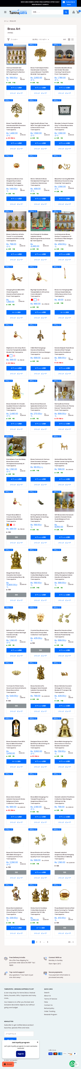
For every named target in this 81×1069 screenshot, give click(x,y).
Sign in (21, 1054)
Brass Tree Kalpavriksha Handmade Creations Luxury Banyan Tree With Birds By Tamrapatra (40, 71)
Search (46, 993)
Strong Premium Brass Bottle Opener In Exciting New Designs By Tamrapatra (39, 518)
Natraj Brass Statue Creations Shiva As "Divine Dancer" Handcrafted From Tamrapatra (64, 407)
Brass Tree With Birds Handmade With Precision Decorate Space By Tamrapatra (16, 126)
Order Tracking (49, 1011)
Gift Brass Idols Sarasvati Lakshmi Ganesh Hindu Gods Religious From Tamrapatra (64, 518)
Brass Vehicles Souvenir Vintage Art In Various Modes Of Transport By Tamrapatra (63, 689)
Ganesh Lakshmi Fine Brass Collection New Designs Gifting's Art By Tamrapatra (64, 800)
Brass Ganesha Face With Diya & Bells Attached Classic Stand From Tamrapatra (15, 744)
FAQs (46, 1002)
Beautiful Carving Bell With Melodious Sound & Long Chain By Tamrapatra (64, 181)
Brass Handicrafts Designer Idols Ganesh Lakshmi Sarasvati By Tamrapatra (39, 689)
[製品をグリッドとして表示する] (69, 39)
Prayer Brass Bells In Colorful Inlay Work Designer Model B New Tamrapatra (14, 518)
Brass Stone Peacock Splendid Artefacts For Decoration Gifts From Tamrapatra (39, 407)
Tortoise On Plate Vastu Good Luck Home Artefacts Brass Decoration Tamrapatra (16, 689)
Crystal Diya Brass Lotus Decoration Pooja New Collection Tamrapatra (39, 632)
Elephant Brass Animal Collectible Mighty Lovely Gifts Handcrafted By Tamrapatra (40, 576)
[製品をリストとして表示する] (73, 39)
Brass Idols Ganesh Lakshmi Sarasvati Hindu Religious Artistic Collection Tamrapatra (15, 800)
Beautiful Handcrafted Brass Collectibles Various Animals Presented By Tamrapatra (64, 633)
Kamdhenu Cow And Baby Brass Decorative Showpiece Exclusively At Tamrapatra (16, 462)
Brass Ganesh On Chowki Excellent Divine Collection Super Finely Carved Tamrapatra (16, 407)
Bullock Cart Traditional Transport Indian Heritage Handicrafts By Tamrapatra (16, 633)
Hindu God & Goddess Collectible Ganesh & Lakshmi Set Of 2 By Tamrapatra (39, 911)
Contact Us (48, 1005)
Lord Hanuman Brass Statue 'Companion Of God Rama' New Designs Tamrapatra (63, 237)
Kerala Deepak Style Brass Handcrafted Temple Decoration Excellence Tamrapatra (64, 351)
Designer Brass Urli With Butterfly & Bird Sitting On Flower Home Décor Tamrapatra (40, 744)
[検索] (66, 12)
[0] (78, 12)
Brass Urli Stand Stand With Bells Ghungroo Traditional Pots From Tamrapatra (14, 855)
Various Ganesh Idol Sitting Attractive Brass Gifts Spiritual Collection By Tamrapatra (15, 71)
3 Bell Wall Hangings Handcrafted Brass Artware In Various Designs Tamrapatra (40, 351)
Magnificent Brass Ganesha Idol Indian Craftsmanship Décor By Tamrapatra (15, 576)
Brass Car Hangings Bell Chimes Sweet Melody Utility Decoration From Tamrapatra (63, 293)
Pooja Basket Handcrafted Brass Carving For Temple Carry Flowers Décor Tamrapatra (64, 911)
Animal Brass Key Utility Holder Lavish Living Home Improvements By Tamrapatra (64, 462)
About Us (47, 996)
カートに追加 (16, 312)
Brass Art (13, 21)
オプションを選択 (16, 88)
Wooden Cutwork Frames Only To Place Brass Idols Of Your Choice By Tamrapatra (64, 126)
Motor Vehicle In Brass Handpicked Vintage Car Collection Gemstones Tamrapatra (40, 182)
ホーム (6, 21)
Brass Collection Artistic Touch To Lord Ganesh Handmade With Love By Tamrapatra (15, 237)
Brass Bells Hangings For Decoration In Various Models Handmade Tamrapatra (63, 744)
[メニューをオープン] (5, 12)
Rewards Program (50, 1014)
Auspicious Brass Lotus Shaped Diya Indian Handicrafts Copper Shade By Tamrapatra (14, 182)
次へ (69, 942)
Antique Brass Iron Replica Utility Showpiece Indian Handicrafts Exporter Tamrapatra (64, 576)
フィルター (14, 39)
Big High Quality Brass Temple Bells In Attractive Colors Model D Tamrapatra (40, 293)
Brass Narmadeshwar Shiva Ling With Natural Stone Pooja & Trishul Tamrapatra (15, 911)
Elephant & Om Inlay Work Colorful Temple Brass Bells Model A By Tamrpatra (16, 350)
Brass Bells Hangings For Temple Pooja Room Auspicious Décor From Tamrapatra (39, 800)
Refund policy (49, 1008)
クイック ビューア (16, 93)
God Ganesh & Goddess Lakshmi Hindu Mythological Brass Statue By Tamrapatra (40, 237)
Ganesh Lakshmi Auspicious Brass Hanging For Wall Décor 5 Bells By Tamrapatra (64, 855)
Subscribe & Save (70, 3)
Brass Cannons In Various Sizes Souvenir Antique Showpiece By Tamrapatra (40, 461)
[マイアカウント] (74, 12)
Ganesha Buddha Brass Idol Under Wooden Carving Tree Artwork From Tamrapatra (63, 71)
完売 (16, 537)
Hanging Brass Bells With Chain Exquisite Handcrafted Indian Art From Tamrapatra (15, 293)
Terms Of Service (50, 999)
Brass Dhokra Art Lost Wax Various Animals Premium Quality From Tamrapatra (40, 854)
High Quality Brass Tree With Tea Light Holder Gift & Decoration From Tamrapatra (40, 126)
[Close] (37, 1042)
